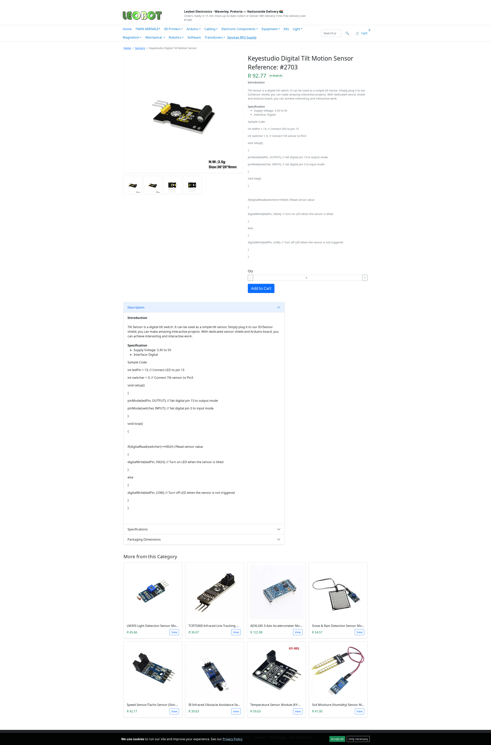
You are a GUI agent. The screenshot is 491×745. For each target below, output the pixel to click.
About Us (146, 3)
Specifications (138, 529)
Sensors (140, 48)
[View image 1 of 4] (133, 185)
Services (233, 37)
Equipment (270, 29)
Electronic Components (238, 29)
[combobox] (331, 33)
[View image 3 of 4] (172, 185)
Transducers (214, 37)
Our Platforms (184, 3)
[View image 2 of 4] (152, 185)
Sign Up (363, 3)
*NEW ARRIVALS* (147, 29)
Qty (250, 271)
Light (296, 29)
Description (136, 307)
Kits (286, 29)
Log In (346, 3)
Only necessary (358, 739)
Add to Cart (261, 288)
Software (194, 37)
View (174, 632)
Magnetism (131, 37)
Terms (219, 3)
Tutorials (128, 3)
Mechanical (154, 37)
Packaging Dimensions (144, 539)
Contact (163, 3)
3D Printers (172, 29)
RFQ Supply (248, 37)
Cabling (209, 29)
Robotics (175, 37)
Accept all (337, 739)
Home (127, 29)
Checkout (329, 3)
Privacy (204, 3)
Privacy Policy (232, 739)
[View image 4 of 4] (192, 185)
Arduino (192, 29)
